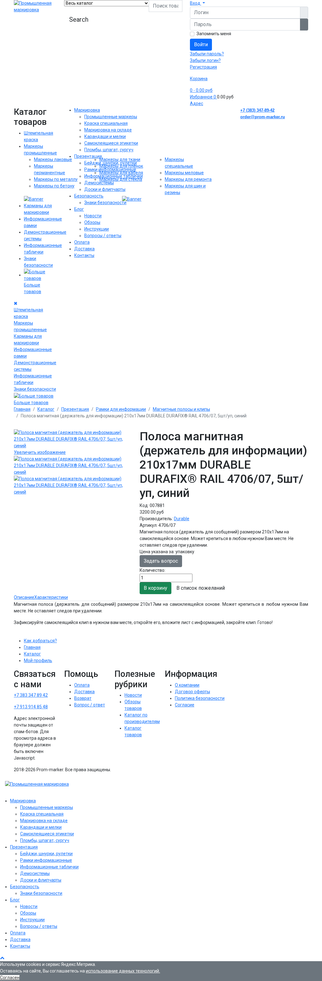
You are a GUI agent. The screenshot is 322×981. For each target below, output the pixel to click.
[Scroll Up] (2, 957)
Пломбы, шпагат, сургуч (108, 149)
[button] (197, 3)
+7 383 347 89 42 (31, 695)
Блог (79, 209)
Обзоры (92, 222)
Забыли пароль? (207, 53)
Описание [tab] (24, 597)
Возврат (83, 698)
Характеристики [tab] (51, 597)
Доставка (84, 248)
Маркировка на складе (108, 129)
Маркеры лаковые (53, 159)
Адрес (196, 103)
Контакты (84, 255)
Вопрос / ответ (89, 704)
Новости (93, 215)
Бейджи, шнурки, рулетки (110, 162)
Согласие (184, 704)
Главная (32, 647)
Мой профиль (38, 660)
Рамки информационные (110, 169)
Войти (201, 44)
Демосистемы (99, 182)
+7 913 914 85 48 (31, 706)
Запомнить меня (214, 33)
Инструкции (96, 228)
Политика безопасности (200, 698)
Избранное (203, 96)
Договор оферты (192, 691)
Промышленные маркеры (110, 116)
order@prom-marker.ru (262, 116)
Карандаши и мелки (105, 136)
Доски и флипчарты (104, 189)
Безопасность (88, 195)
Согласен (9, 977)
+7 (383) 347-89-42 (257, 110)
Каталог (32, 653)
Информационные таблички (113, 176)
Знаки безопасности (35, 389)
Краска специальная (106, 123)
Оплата (82, 242)
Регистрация (203, 67)
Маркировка (87, 110)
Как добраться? (40, 640)
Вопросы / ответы (102, 235)
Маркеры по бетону (54, 185)
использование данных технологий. (123, 970)
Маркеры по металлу (56, 179)
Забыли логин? (205, 60)
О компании (187, 685)
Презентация (88, 156)
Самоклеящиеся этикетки (111, 143)
